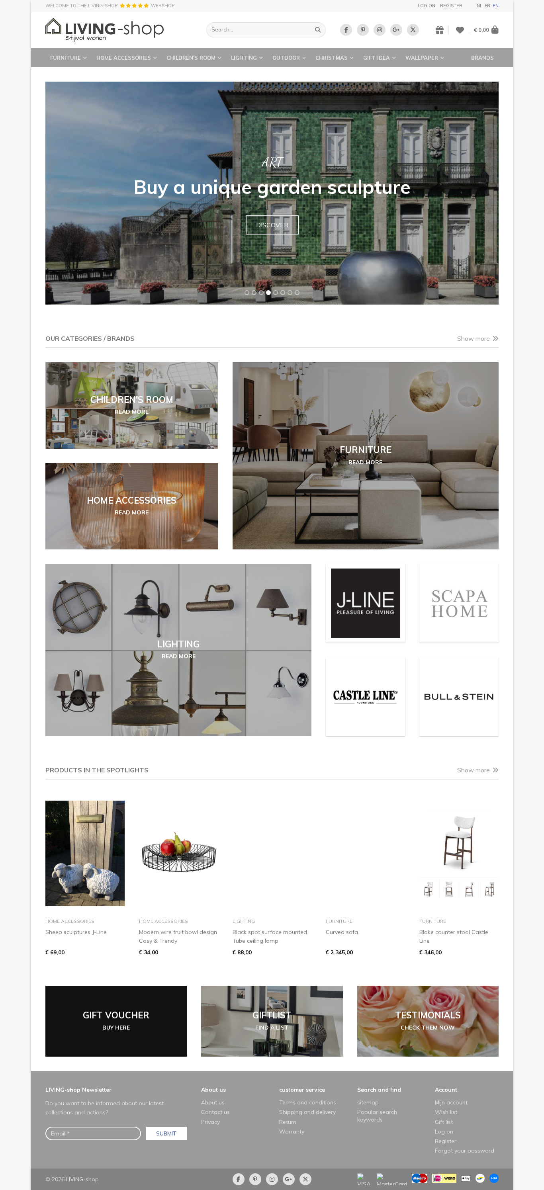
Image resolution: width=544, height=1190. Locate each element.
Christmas (331, 58)
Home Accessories (123, 58)
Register (451, 5)
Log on (426, 5)
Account (446, 1089)
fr (487, 5)
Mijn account (451, 1102)
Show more (473, 338)
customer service (302, 1089)
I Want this (272, 234)
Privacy (210, 1122)
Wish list (446, 1112)
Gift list (444, 1122)
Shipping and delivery (307, 1112)
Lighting (244, 58)
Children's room (190, 58)
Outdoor (286, 58)
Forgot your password (464, 1150)
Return (287, 1122)
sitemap (368, 1102)
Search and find (379, 1089)
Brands (482, 58)
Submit (166, 1133)
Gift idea (376, 58)
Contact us (215, 1112)
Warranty (291, 1131)
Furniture (65, 58)
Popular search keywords (377, 1115)
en (496, 5)
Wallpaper (421, 58)
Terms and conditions (307, 1102)
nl (479, 5)
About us (213, 1089)
